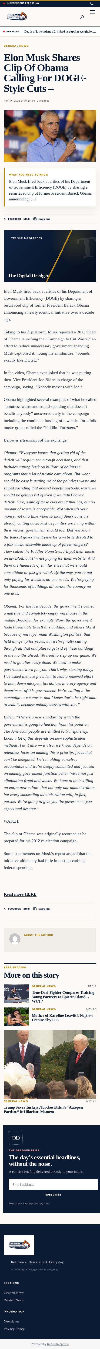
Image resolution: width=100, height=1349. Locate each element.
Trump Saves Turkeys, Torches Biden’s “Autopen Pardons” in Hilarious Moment (43, 1109)
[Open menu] (92, 17)
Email (26, 218)
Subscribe (53, 1194)
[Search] (82, 17)
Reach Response (58, 1344)
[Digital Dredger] (17, 16)
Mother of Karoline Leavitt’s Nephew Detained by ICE (62, 1017)
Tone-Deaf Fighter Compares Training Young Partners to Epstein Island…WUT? (63, 996)
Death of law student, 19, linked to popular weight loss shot (60, 31)
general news (16, 45)
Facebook (14, 218)
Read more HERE (20, 894)
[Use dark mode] (92, 3)
